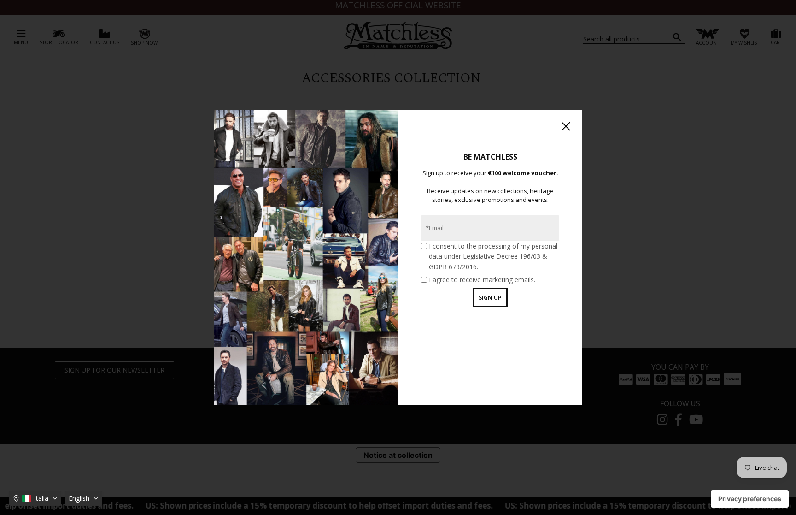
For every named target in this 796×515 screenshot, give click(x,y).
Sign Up (490, 298)
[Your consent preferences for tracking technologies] (750, 499)
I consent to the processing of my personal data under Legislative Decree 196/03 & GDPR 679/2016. (493, 256)
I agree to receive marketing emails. (482, 279)
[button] (35, 498)
